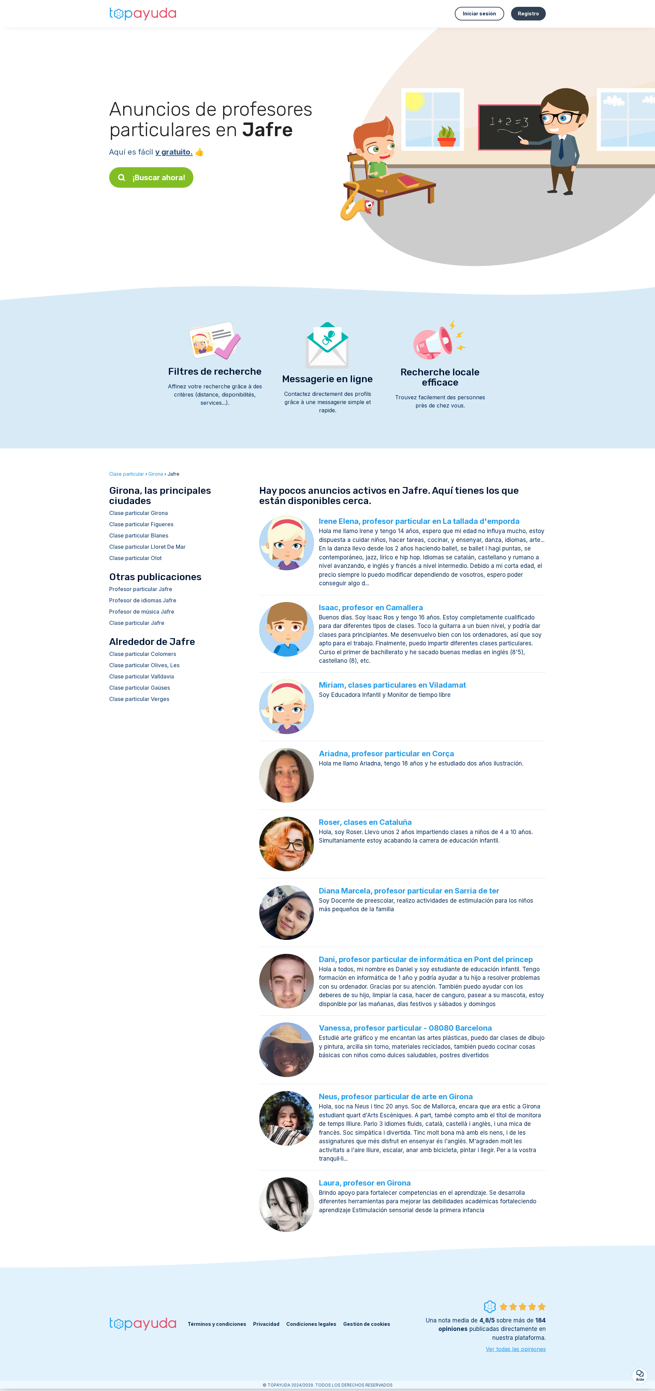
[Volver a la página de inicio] (143, 13)
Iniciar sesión (479, 13)
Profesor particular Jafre (140, 589)
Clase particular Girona (138, 513)
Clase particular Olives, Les (144, 665)
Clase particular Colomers (142, 653)
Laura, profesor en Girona (365, 1182)
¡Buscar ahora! (158, 177)
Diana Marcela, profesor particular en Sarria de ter (409, 890)
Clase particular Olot (135, 558)
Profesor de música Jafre (141, 611)
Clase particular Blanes (138, 535)
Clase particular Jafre (136, 622)
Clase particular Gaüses (139, 687)
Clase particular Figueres (141, 524)
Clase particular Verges (139, 699)
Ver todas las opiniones (516, 1349)
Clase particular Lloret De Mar (147, 546)
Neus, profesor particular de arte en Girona (396, 1096)
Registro (528, 13)
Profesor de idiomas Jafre (142, 600)
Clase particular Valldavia (141, 676)
